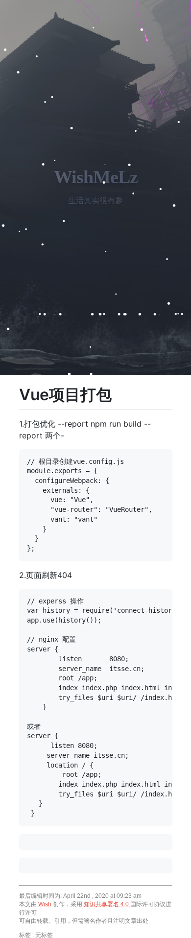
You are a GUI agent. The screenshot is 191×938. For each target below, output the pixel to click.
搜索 (77, 932)
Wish (44, 904)
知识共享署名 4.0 (107, 904)
